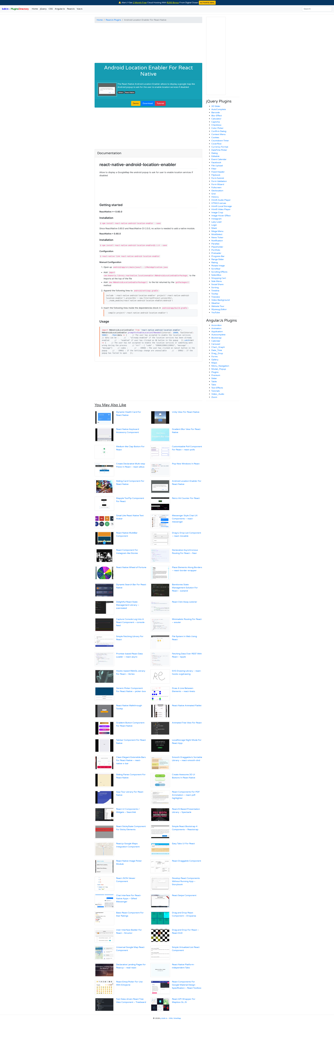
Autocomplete (218, 334)
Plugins (215, 372)
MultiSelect (216, 234)
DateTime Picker (219, 150)
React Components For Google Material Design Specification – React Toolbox (186, 984)
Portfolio (215, 250)
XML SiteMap (175, 1018)
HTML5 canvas (218, 203)
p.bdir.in (163, 1018)
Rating (214, 262)
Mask (214, 228)
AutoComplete (218, 109)
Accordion (216, 325)
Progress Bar (218, 256)
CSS (51, 9)
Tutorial (160, 103)
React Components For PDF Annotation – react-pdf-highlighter (186, 795)
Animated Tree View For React (187, 722)
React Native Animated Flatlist (186, 705)
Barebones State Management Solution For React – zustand (185, 587)
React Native (129, 92)
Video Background (220, 300)
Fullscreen (216, 187)
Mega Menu (217, 231)
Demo (136, 103)
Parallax (215, 243)
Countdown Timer (220, 140)
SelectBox (216, 275)
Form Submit (217, 178)
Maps (214, 362)
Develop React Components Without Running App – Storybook (186, 881)
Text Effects (217, 387)
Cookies (215, 137)
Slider (214, 378)
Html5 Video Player (221, 209)
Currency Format (219, 147)
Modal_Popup (218, 369)
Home (35, 9)
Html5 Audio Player (221, 200)
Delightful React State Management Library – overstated (127, 605)
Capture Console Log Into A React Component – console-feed (130, 622)
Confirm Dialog (218, 131)
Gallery (214, 359)
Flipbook (215, 175)
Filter (213, 168)
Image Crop (217, 212)
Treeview (215, 297)
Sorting (215, 287)
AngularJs (60, 9)
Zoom (214, 397)
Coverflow (216, 143)
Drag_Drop (217, 353)
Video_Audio (217, 394)
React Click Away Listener (184, 602)
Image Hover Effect (221, 215)
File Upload (217, 165)
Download (148, 103)
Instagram (216, 218)
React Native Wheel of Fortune (131, 567)
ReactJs (71, 9)
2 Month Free (140, 2)
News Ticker (217, 237)
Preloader (216, 253)
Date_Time (216, 350)
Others (120, 92)
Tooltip (214, 293)
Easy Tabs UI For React (183, 843)
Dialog (214, 153)
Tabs (213, 384)
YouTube (215, 312)
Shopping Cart (218, 278)
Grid (213, 193)
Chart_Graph (218, 347)
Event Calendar (218, 159)
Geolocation (217, 190)
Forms (214, 356)
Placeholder (217, 247)
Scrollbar (215, 268)
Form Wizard (217, 184)
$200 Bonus (173, 2)
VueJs (79, 9)
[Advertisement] (148, 43)
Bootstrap (216, 337)
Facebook (216, 162)
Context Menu (218, 134)
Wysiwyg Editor (219, 309)
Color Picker (217, 128)
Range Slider (217, 259)
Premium (215, 375)
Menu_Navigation (220, 366)
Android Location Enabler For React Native (148, 71)
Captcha (215, 122)
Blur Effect (216, 115)
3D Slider (215, 106)
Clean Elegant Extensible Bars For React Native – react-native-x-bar (131, 760)
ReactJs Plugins (113, 20)
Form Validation (219, 181)
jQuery (43, 9)
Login (214, 225)
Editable (215, 156)
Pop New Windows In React (185, 463)
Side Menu (216, 281)
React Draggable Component (186, 861)
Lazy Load (216, 222)
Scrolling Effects (219, 272)
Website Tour (217, 306)
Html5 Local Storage (221, 206)
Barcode (215, 112)
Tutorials (215, 391)
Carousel (215, 344)
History (215, 197)
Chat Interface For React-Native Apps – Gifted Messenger (128, 898)
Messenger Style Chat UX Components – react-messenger (185, 518)
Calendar (215, 341)
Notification (217, 240)
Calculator (216, 118)
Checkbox (216, 125)
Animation (216, 328)
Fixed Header (218, 172)
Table (214, 381)
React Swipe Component (184, 895)
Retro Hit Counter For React (186, 498)
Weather (215, 303)
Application (217, 331)
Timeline (215, 290)
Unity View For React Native (185, 412)
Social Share (217, 284)
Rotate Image (218, 265)
